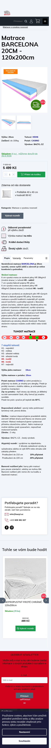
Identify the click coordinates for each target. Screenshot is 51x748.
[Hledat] (26, 21)
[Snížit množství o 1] (6, 174)
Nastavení (24, 732)
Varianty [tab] (17, 258)
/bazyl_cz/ (12, 527)
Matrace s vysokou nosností (24, 208)
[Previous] (3, 600)
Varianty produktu (12, 216)
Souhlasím (24, 741)
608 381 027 (18, 520)
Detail (25, 628)
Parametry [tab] (28, 258)
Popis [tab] (7, 258)
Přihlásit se (24, 696)
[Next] (46, 600)
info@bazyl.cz (16, 514)
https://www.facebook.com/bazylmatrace (7, 527)
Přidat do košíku (32, 174)
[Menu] (45, 21)
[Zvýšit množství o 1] (13, 174)
